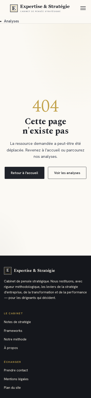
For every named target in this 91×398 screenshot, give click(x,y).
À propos (11, 348)
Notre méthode (15, 339)
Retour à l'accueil (24, 173)
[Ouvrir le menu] (83, 8)
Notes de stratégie (17, 322)
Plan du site (12, 387)
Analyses (11, 21)
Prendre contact (16, 370)
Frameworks (13, 331)
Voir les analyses (67, 173)
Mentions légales (16, 379)
